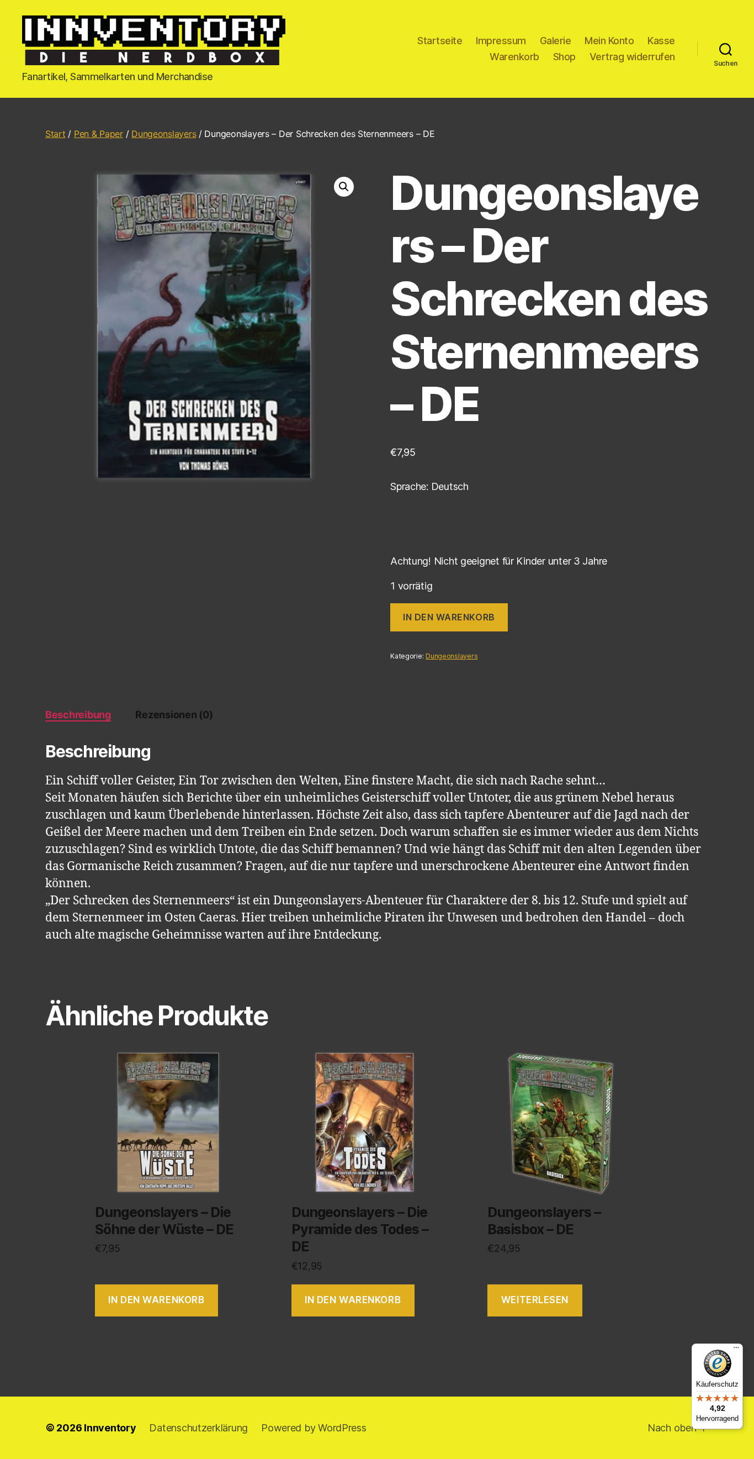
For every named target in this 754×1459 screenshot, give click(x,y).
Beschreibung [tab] (78, 714)
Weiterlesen (535, 1299)
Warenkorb (514, 56)
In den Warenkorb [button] (156, 1299)
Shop (564, 56)
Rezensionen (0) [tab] (174, 714)
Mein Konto (609, 40)
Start (55, 133)
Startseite (439, 40)
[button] (344, 187)
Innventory (110, 1428)
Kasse (661, 40)
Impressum (501, 40)
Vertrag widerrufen (632, 56)
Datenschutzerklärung (198, 1428)
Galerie (555, 40)
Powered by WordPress (314, 1428)
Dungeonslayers (163, 133)
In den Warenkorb (449, 617)
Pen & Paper (98, 133)
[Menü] (736, 1350)
